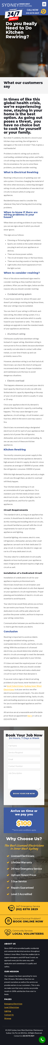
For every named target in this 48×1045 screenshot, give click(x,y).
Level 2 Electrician (11, 1007)
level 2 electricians (15, 686)
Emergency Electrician (13, 1004)
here (30, 715)
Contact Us (9, 1015)
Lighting (7, 1011)
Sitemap (7, 1018)
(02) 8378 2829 (32, 13)
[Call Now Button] (42, 1039)
